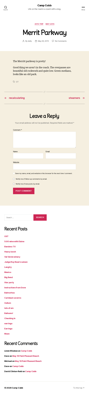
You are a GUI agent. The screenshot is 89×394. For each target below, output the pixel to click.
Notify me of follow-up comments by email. (31, 179)
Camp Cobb (44, 5)
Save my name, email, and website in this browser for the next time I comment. (43, 173)
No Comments (60, 41)
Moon (7, 334)
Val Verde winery (12, 257)
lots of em (8, 308)
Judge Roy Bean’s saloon (16, 262)
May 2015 (50, 24)
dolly (30, 41)
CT (17, 82)
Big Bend (8, 277)
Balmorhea (9, 293)
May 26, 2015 (43, 41)
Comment (17, 130)
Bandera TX (10, 246)
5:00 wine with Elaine (14, 241)
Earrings (8, 328)
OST (6, 236)
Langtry (8, 267)
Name (15, 152)
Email (48, 152)
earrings (8, 323)
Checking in (9, 318)
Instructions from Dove (15, 287)
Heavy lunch (10, 252)
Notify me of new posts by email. (28, 184)
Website (16, 162)
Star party (9, 282)
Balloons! (8, 313)
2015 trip (39, 24)
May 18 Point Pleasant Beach (25, 356)
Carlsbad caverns (12, 298)
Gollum (7, 303)
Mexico (7, 272)
